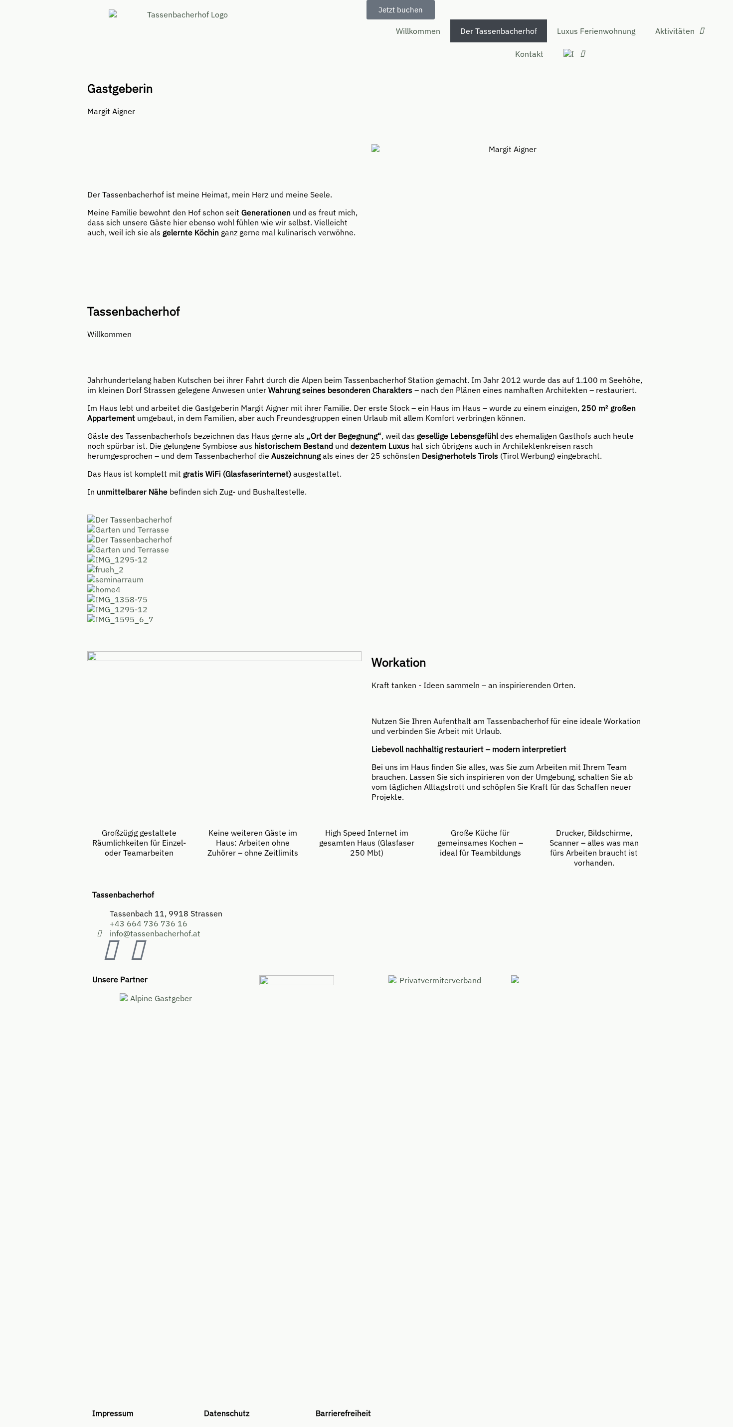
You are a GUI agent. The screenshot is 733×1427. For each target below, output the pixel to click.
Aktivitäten (675, 31)
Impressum (113, 1413)
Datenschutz (226, 1413)
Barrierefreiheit (343, 1413)
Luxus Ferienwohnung (596, 31)
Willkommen (418, 31)
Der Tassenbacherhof (498, 31)
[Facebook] (109, 950)
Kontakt (529, 54)
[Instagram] (136, 950)
